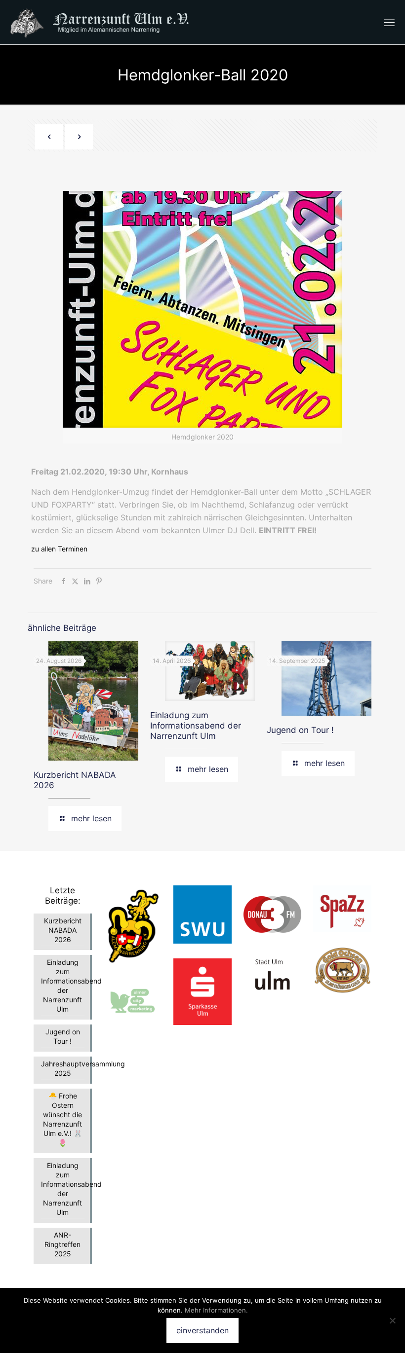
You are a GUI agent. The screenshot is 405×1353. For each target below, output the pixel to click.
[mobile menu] (389, 22)
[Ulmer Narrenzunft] (106, 22)
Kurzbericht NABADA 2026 (62, 930)
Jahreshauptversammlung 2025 (62, 1068)
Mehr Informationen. (216, 1310)
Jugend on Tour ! (300, 730)
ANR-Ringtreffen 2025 (62, 1244)
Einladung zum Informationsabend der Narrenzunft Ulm (195, 725)
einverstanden (202, 1330)
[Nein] (393, 1320)
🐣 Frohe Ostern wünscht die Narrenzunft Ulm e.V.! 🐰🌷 (62, 1119)
